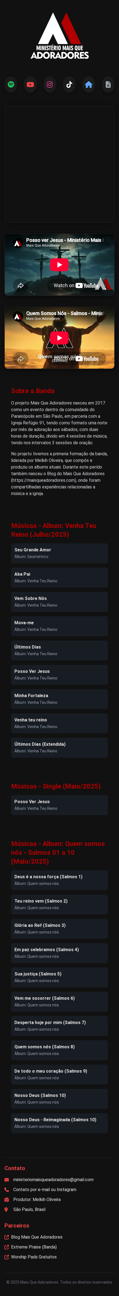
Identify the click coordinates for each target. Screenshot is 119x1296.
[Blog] (88, 84)
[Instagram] (49, 84)
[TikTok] (69, 84)
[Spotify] (10, 84)
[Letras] (108, 84)
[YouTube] (30, 84)
